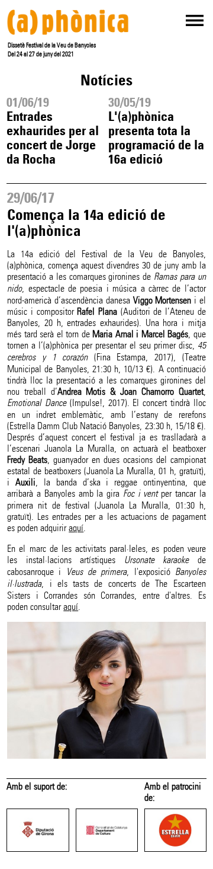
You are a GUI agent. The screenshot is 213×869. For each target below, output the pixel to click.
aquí (76, 527)
